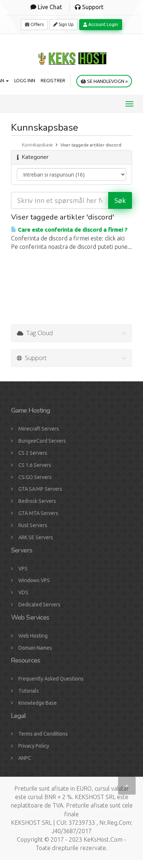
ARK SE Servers (35, 537)
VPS (22, 568)
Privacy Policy (33, 746)
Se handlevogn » (107, 81)
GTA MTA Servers (38, 513)
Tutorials (28, 691)
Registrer (53, 80)
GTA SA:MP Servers (40, 489)
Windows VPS (34, 580)
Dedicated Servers (39, 604)
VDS (23, 592)
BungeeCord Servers (42, 441)
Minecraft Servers (38, 429)
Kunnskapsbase (37, 144)
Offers (36, 24)
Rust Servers (32, 525)
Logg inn (24, 80)
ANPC (24, 758)
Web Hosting (33, 636)
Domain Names (35, 648)
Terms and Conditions (43, 734)
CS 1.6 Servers (34, 465)
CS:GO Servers (35, 477)
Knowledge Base (37, 703)
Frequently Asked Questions (51, 679)
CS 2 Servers (32, 453)
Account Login (102, 24)
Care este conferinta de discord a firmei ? (71, 229)
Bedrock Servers (37, 501)
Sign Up (66, 24)
